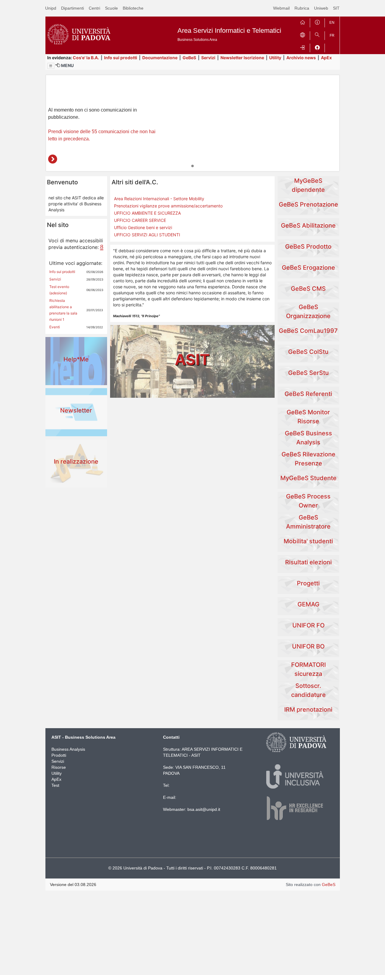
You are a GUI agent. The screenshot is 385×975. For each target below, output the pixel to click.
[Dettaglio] (52, 159)
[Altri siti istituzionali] (302, 34)
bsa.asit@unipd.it (203, 809)
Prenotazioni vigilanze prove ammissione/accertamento (168, 205)
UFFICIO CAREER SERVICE (140, 220)
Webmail (281, 8)
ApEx (326, 57)
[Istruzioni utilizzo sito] (317, 21)
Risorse (58, 767)
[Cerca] (317, 34)
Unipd (50, 8)
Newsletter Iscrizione (242, 57)
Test (55, 785)
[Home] (302, 21)
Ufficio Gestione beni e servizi (143, 227)
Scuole (111, 8)
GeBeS (189, 57)
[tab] (192, 166)
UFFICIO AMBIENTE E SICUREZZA (147, 213)
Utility (275, 57)
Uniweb (321, 8)
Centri (94, 8)
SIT (336, 8)
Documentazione (159, 57)
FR (332, 35)
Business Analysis (68, 749)
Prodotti (58, 755)
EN (331, 22)
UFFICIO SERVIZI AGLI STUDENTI (147, 234)
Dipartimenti (72, 8)
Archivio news (301, 57)
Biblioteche (133, 8)
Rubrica (301, 8)
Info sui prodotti (120, 57)
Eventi (54, 327)
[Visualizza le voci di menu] (50, 66)
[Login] (302, 47)
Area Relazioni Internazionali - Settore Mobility (159, 198)
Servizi (208, 57)
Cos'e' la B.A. (86, 57)
